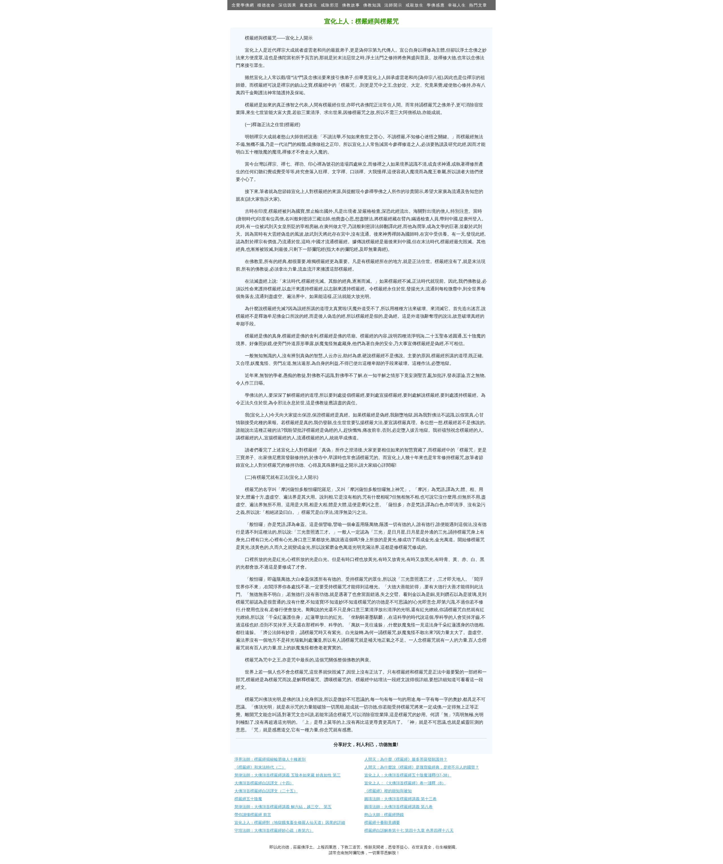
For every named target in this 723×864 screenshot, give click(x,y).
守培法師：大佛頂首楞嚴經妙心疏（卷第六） (273, 830)
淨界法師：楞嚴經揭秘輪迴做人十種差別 (270, 759)
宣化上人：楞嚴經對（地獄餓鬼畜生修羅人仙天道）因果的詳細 (289, 822)
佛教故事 (351, 5)
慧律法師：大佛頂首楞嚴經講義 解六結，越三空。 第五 (283, 806)
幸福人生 (457, 5)
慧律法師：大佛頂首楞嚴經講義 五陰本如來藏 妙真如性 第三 (287, 775)
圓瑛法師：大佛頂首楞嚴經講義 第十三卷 (400, 799)
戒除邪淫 (330, 5)
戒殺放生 (415, 5)
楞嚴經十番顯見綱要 (382, 822)
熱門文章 (478, 5)
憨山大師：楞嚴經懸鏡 (384, 814)
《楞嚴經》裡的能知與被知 (388, 791)
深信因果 (287, 5)
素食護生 (309, 5)
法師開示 (393, 5)
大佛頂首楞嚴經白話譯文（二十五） (266, 791)
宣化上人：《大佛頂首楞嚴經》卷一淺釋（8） (405, 783)
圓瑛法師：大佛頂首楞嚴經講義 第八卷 (398, 806)
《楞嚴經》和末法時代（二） (260, 767)
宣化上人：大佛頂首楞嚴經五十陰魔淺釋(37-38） (407, 775)
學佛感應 (436, 5)
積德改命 (266, 5)
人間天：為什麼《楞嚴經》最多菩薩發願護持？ (405, 759)
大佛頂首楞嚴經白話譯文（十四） (264, 783)
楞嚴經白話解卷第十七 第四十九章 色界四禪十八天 (409, 830)
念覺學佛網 (243, 5)
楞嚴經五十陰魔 (248, 799)
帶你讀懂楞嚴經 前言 (252, 814)
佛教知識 (372, 5)
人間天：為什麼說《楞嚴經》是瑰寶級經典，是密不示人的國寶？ (421, 767)
